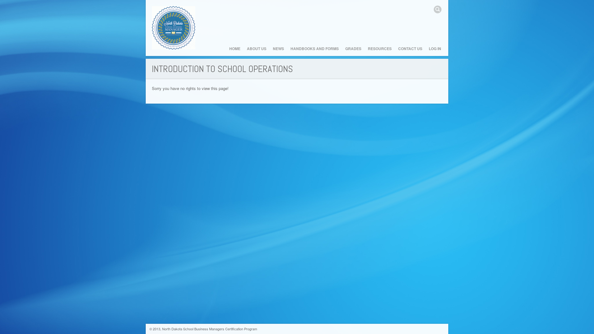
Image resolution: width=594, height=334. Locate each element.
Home (234, 48)
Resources (380, 48)
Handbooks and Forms (315, 48)
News (278, 48)
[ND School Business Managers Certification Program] (173, 28)
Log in (435, 48)
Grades (353, 48)
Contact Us (410, 48)
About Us (256, 48)
